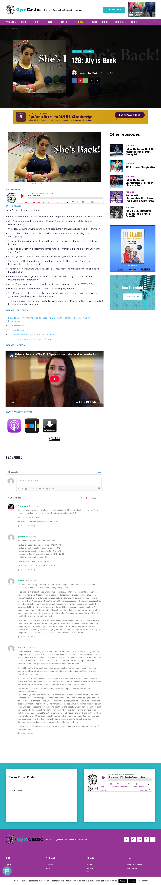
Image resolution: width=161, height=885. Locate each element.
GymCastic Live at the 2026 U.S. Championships (60, 116)
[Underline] (26, 488)
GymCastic (88, 51)
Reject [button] (132, 881)
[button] (155, 22)
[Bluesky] (126, 839)
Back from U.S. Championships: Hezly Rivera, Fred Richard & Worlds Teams (140, 198)
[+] (53, 488)
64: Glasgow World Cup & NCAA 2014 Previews (31, 335)
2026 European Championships (135, 13)
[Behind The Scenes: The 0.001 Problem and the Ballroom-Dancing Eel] (116, 150)
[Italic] (22, 488)
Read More (143, 881)
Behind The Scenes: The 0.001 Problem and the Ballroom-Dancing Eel (140, 151)
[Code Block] (43, 488)
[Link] (47, 488)
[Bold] (19, 488)
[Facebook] (74, 80)
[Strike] (29, 488)
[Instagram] (133, 839)
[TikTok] (146, 839)
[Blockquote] (40, 488)
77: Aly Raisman (16, 326)
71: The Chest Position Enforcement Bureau (30, 339)
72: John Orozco (16, 330)
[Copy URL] (97, 80)
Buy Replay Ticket (129, 115)
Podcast (77, 51)
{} (50, 488)
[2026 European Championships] (116, 166)
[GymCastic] (75, 72)
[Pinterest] (80, 80)
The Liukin (22, 506)
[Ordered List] (33, 488)
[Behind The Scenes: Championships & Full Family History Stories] (116, 181)
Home (8, 29)
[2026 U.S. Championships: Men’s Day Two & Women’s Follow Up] (116, 212)
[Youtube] (139, 839)
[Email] (91, 80)
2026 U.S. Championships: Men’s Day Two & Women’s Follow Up (138, 213)
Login (98, 472)
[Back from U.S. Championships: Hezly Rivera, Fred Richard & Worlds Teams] (116, 197)
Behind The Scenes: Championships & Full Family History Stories (139, 182)
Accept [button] (123, 881)
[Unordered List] (36, 488)
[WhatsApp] (85, 80)
